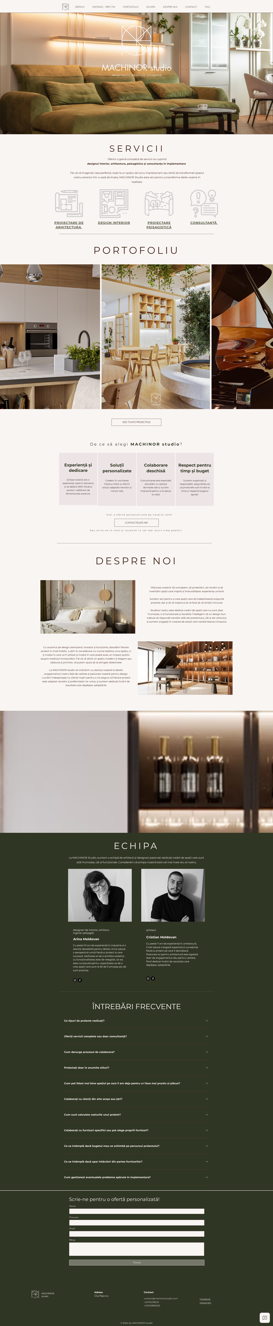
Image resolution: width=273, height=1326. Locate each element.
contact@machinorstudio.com (161, 1298)
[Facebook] (80, 980)
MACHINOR (47, 1293)
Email (72, 1228)
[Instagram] (75, 980)
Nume (73, 1206)
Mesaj (72, 1240)
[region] (78, 479)
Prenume (74, 1217)
